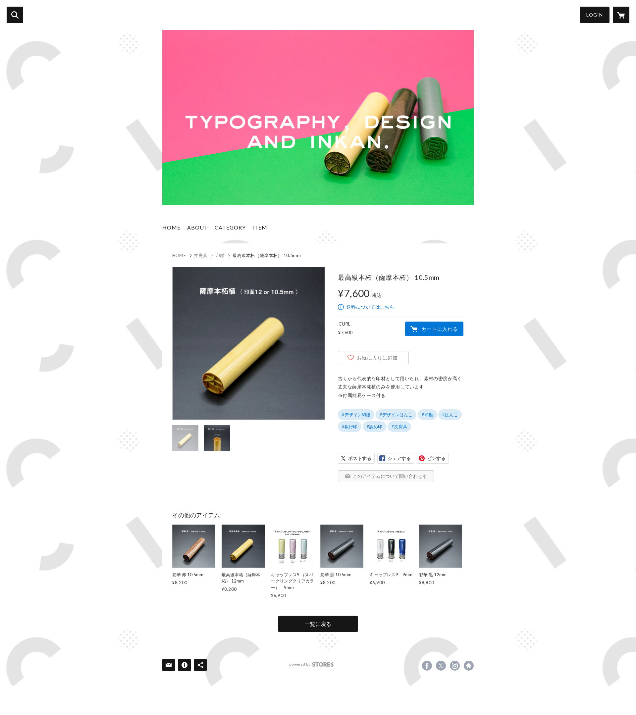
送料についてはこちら (370, 307)
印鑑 (220, 255)
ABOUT (197, 227)
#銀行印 (349, 426)
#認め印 (374, 426)
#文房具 (399, 426)
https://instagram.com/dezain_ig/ (455, 666)
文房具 (201, 255)
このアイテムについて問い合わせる (390, 476)
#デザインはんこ (396, 414)
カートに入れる (439, 329)
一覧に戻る (318, 624)
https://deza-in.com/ (469, 666)
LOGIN (594, 15)
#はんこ (450, 414)
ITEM (259, 227)
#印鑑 (427, 414)
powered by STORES (311, 664)
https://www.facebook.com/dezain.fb (427, 666)
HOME (171, 227)
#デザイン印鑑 (356, 414)
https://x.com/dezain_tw (441, 666)
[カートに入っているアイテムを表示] (621, 15)
